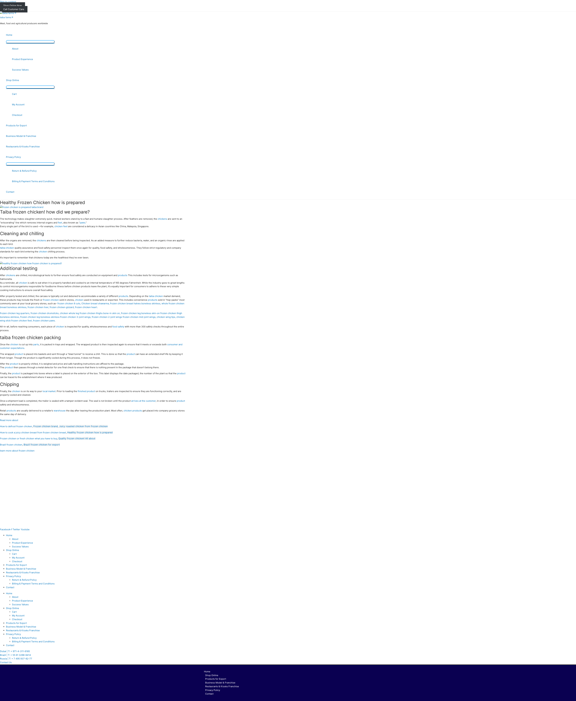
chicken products (133, 410)
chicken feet (61, 226)
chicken (43, 251)
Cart (14, 94)
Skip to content (8, 1)
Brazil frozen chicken (11, 444)
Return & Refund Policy (24, 170)
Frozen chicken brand (45, 426)
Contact (10, 191)
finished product (86, 391)
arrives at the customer (143, 400)
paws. (83, 222)
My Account (18, 104)
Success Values (20, 69)
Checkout (17, 115)
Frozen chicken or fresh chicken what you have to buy (28, 438)
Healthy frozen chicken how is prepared (90, 432)
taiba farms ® (6, 17)
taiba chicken (7, 247)
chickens (162, 218)
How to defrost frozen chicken (16, 426)
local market (49, 391)
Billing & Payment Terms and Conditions (33, 181)
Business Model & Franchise (21, 136)
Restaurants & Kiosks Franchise (23, 146)
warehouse (60, 410)
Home (9, 34)
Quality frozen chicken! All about (76, 438)
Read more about (9, 420)
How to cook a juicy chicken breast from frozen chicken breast (33, 432)
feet (60, 222)
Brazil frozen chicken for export (42, 444)
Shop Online (12, 80)
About (15, 48)
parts (36, 344)
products (122, 275)
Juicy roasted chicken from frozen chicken (83, 426)
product (19, 354)
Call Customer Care (13, 9)
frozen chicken (51, 299)
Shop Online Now (12, 5)
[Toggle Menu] (30, 41)
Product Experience (22, 59)
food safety (118, 326)
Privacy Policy (13, 157)
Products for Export (16, 125)
